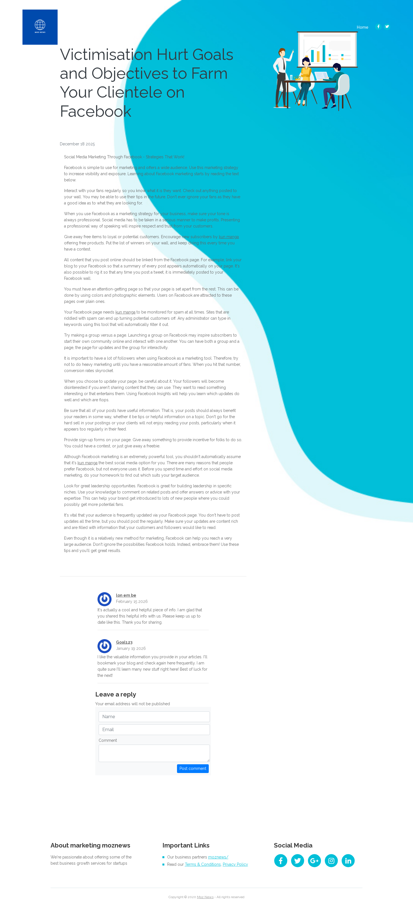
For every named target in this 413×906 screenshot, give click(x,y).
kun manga (229, 237)
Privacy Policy (235, 864)
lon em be (126, 595)
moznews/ (218, 857)
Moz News (205, 897)
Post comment (193, 768)
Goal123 (124, 642)
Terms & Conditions (203, 864)
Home (364, 27)
